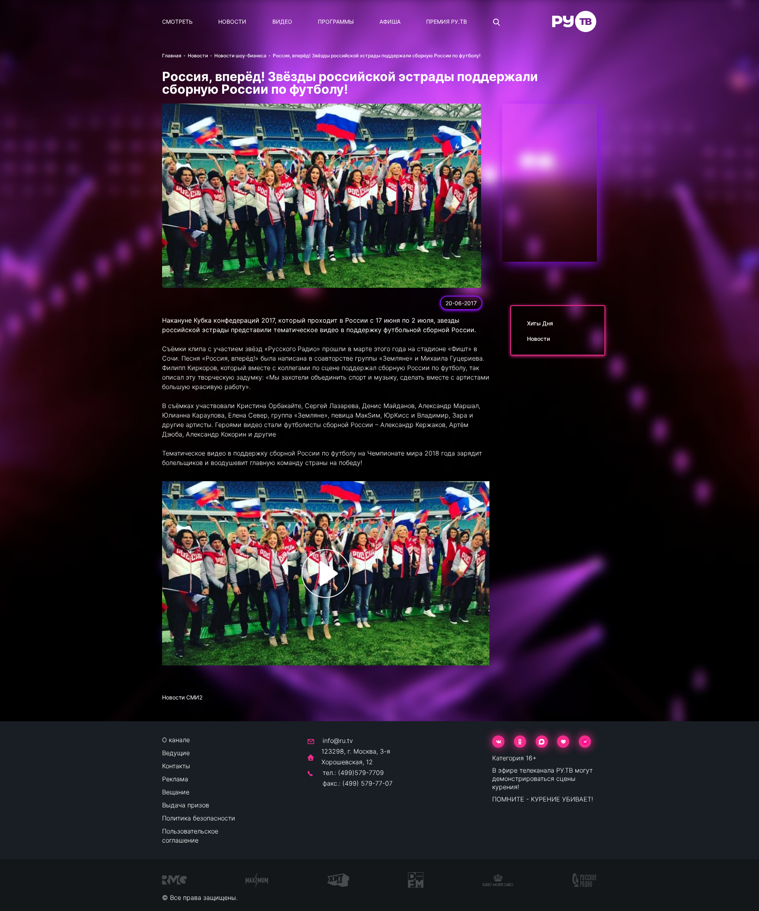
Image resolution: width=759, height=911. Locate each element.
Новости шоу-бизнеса (240, 56)
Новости (232, 21)
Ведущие (176, 753)
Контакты (176, 766)
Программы (336, 21)
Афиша (390, 21)
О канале (176, 740)
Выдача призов (185, 805)
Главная (171, 56)
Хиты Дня (540, 323)
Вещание (175, 792)
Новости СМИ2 (182, 697)
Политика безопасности (198, 818)
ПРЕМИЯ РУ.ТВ (446, 21)
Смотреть (177, 21)
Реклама (175, 779)
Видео (282, 21)
